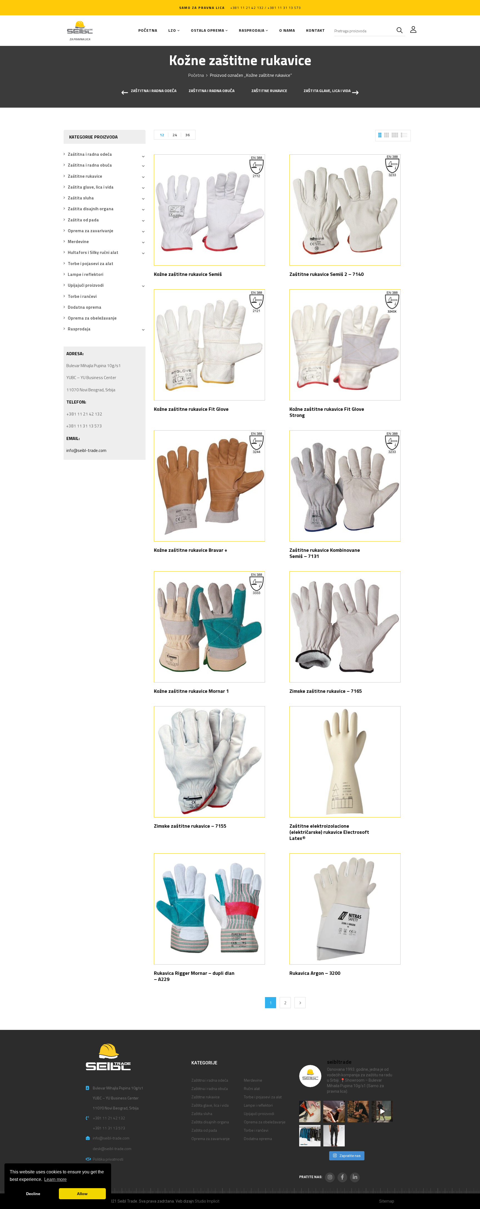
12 (162, 135)
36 (187, 135)
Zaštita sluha (81, 198)
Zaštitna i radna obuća (211, 90)
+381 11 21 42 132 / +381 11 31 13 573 (265, 7)
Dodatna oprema (84, 307)
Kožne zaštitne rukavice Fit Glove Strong (326, 412)
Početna (196, 75)
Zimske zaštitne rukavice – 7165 (325, 691)
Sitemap (386, 1201)
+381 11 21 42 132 (109, 1118)
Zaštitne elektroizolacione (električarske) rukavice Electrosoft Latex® (329, 832)
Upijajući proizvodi (86, 285)
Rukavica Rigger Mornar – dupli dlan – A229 (194, 976)
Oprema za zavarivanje (90, 231)
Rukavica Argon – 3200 (314, 973)
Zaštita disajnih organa (91, 209)
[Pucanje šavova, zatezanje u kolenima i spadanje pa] (358, 1111)
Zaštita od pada (83, 220)
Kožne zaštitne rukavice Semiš (188, 274)
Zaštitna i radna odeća (153, 90)
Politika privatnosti (108, 1159)
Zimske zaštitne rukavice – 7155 (190, 826)
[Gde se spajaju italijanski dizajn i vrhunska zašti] (334, 1135)
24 (174, 135)
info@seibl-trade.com (86, 450)
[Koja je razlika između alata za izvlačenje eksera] (310, 1111)
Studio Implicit (207, 1201)
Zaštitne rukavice (269, 90)
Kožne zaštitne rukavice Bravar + (190, 550)
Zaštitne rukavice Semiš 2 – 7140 (326, 274)
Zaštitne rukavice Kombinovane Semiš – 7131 (324, 553)
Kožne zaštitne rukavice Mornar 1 (191, 691)
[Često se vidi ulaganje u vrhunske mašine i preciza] (382, 1111)
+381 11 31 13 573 (109, 1128)
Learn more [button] (55, 1179)
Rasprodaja (79, 329)
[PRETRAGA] (400, 30)
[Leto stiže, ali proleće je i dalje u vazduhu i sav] (334, 1111)
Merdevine (78, 241)
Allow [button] (82, 1193)
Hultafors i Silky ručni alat (93, 252)
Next (300, 1002)
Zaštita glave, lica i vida (327, 90)
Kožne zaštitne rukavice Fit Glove (191, 409)
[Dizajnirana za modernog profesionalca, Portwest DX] (310, 1135)
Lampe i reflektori (85, 274)
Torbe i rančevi (82, 296)
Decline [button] (33, 1193)
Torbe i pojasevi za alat (90, 263)
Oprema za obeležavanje (92, 318)
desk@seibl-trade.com (112, 1148)
